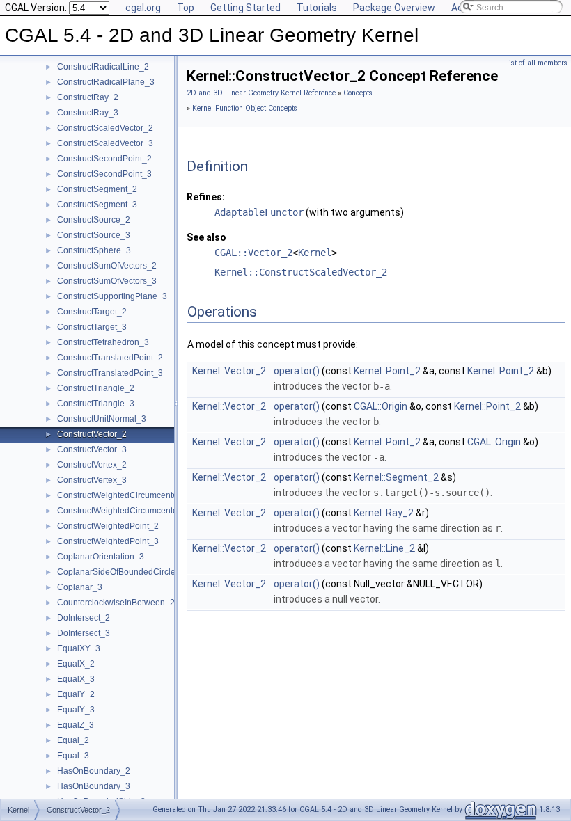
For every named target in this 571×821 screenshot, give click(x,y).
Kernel (314, 252)
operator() (297, 370)
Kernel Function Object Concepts (244, 108)
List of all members (536, 62)
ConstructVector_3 (92, 449)
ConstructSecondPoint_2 (104, 159)
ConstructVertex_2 (92, 465)
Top (185, 7)
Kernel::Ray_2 (384, 512)
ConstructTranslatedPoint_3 (110, 373)
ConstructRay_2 (87, 97)
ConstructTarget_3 (92, 327)
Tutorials (317, 7)
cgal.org (143, 7)
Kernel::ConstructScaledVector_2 (300, 272)
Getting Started (245, 7)
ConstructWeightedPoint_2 (108, 526)
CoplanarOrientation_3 (100, 556)
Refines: (206, 196)
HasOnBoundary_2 (93, 771)
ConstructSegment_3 (97, 204)
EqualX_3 (76, 679)
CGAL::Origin (380, 406)
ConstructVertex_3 (92, 480)
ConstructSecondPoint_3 (104, 174)
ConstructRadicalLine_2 (103, 67)
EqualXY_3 (78, 648)
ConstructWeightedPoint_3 (108, 541)
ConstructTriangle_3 (95, 403)
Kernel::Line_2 (384, 548)
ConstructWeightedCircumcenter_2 (123, 495)
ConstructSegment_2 (97, 189)
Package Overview (394, 7)
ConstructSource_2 (93, 220)
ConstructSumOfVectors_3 (107, 281)
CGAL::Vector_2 (253, 252)
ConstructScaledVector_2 (105, 128)
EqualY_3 (76, 710)
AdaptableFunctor (259, 212)
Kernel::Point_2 (387, 370)
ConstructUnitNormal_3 (101, 419)
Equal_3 (73, 755)
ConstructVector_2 (92, 434)
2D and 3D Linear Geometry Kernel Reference (261, 92)
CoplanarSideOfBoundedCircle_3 (121, 572)
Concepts (358, 92)
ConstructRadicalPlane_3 (106, 82)
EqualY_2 (76, 694)
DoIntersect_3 (83, 633)
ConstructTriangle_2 (95, 388)
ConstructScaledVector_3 (105, 143)
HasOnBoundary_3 (93, 786)
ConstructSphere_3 (94, 250)
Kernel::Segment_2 (396, 477)
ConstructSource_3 (93, 235)
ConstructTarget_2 (92, 312)
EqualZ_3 (75, 725)
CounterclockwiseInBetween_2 (116, 602)
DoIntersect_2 (83, 618)
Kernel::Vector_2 (229, 370)
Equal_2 (73, 740)
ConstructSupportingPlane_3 (112, 296)
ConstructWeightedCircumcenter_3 (123, 511)
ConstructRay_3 (87, 113)
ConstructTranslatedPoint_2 (110, 357)
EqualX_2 (76, 664)
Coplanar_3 (79, 587)
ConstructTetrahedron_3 (103, 342)
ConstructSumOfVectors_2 (107, 266)
